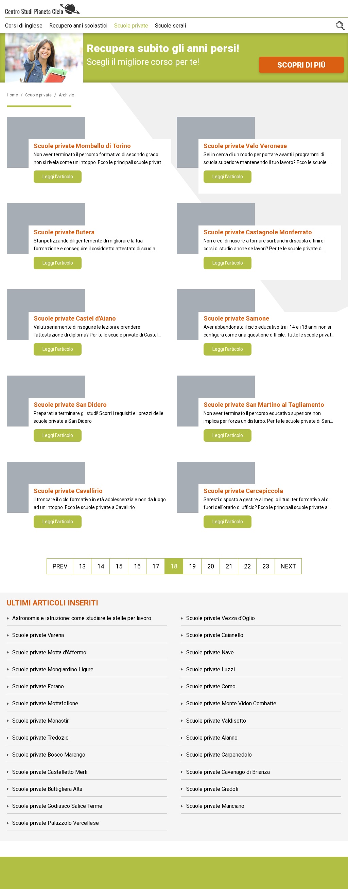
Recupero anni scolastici (78, 25)
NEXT (288, 566)
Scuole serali (170, 25)
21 (229, 566)
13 (82, 566)
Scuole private (131, 25)
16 (137, 566)
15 (119, 566)
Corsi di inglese (23, 25)
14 (100, 566)
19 (192, 566)
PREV (60, 566)
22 (247, 566)
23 (265, 566)
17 (155, 566)
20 (210, 566)
